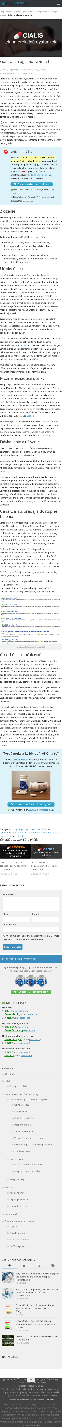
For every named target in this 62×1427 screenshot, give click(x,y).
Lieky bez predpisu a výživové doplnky (28, 1099)
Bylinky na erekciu (18, 1086)
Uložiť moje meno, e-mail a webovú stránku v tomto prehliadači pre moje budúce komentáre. (31, 937)
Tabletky (20, 836)
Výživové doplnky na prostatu (28, 1137)
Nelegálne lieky (17, 1179)
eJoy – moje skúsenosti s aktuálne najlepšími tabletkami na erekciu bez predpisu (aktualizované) (37, 1276)
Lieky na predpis (36, 11)
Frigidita (13, 1226)
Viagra (14, 345)
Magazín (9, 1187)
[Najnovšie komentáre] (38, 1266)
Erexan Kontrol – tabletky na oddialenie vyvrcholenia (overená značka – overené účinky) (35, 1308)
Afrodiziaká (10, 1074)
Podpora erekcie (22, 1124)
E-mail (35, 914)
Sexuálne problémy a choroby (19, 1221)
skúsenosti (21, 1010)
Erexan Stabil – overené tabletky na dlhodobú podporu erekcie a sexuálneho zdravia (35, 1323)
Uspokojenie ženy (18, 1206)
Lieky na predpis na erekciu (26, 829)
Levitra (22, 345)
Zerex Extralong (13, 1030)
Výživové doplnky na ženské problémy (33, 1144)
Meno (6, 914)
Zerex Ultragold (13, 1039)
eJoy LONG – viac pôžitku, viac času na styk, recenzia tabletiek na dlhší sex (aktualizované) (37, 1292)
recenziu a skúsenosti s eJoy (41, 809)
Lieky (16, 832)
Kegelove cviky (17, 1192)
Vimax (8, 1017)
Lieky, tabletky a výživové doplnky (14, 11)
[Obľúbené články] (24, 1266)
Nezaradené (11, 1214)
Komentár (9, 894)
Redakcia (15, 69)
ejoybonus (27, 201)
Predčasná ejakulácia (20, 1239)
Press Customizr (46, 1399)
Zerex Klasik (11, 1014)
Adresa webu (9, 924)
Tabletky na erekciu (23, 1131)
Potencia (24, 832)
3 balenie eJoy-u (19, 759)
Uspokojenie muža (19, 1199)
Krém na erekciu (22, 1111)
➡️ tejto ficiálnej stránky (40, 174)
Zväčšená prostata (19, 1246)
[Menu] (58, 3)
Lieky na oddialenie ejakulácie (28, 1164)
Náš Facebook (10, 1356)
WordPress (24, 1399)
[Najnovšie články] (9, 1266)
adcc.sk (13, 193)
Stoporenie (6, 836)
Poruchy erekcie (17, 1232)
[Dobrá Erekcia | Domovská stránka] (23, 3)
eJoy (6, 1010)
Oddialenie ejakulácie (24, 1118)
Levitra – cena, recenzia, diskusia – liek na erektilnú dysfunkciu (13, 865)
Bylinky (8, 1080)
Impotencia (6, 832)
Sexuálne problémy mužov (45, 832)
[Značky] (52, 1266)
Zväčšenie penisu (22, 1151)
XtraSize (9, 1055)
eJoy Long (10, 1026)
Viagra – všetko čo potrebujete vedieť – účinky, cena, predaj (44, 865)
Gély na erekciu (21, 1104)
